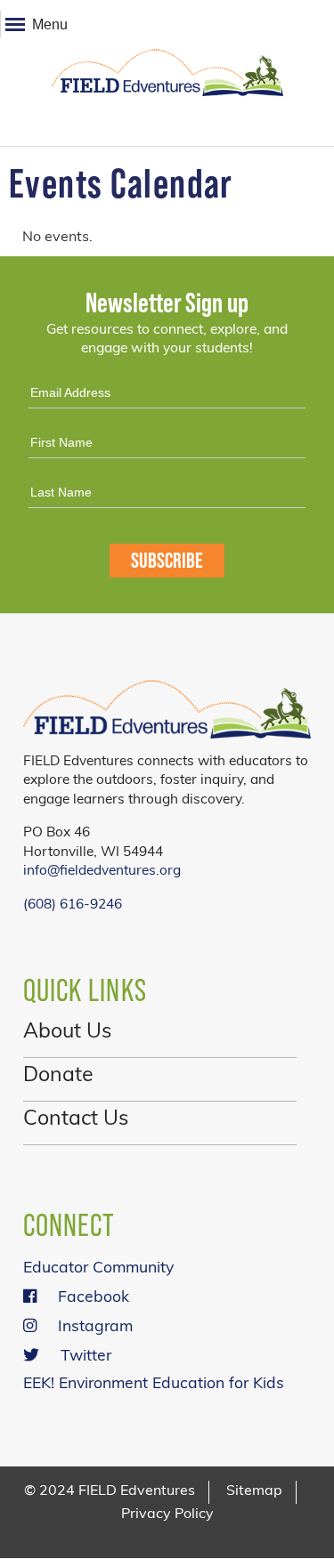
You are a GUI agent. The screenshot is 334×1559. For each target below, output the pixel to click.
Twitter (86, 1356)
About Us (67, 1032)
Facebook (93, 1297)
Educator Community (98, 1268)
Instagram (95, 1327)
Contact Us (75, 1120)
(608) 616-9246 (72, 905)
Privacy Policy (167, 1514)
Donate (58, 1076)
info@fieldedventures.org (102, 871)
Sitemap (254, 1491)
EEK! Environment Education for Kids (153, 1384)
